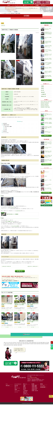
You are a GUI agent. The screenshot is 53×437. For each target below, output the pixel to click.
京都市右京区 (46, 104)
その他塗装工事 (43, 94)
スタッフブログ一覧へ (46, 192)
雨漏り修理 (6, 323)
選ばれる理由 (16, 385)
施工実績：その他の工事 (35, 390)
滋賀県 (49, 107)
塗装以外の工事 (43, 96)
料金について (16, 386)
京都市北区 (42, 104)
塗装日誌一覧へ (46, 135)
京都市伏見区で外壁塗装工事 (6, 266)
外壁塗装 (2, 23)
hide (21, 121)
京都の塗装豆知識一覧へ (46, 164)
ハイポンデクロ (18, 210)
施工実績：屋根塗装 (34, 386)
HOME (8, 5)
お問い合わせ (43, 5)
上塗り (5, 129)
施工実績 (31, 5)
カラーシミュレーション (26, 394)
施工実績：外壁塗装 (34, 385)
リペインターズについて (16, 5)
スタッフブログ (42, 385)
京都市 (42, 101)
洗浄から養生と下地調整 (8, 126)
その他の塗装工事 (25, 390)
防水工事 (42, 90)
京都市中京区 (3, 25)
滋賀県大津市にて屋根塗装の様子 (33, 266)
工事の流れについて (25, 393)
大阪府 (46, 107)
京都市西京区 (42, 107)
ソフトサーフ (12, 207)
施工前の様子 (5, 123)
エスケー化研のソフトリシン (10, 221)
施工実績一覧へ (20, 271)
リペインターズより (6, 132)
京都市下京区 (49, 101)
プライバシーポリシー (17, 390)
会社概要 (37, 5)
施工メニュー (25, 5)
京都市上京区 (45, 101)
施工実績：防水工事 (34, 389)
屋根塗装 (19, 322)
